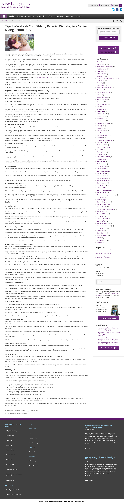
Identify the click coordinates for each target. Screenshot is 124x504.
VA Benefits (100, 242)
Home (3, 20)
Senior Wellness (102, 228)
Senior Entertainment (103, 180)
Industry (99, 126)
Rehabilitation (101, 159)
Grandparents (16, 410)
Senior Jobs (100, 197)
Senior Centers (101, 176)
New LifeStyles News (103, 147)
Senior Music (101, 211)
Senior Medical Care (103, 204)
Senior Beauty (101, 173)
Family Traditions (102, 99)
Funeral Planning (102, 104)
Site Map (55, 501)
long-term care (101, 133)
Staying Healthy (102, 235)
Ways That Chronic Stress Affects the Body (18, 413)
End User (100, 95)
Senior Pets (100, 216)
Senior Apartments (103, 171)
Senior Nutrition (102, 214)
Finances (100, 102)
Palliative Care (101, 154)
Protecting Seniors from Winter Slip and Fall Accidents (21, 412)
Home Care (100, 119)
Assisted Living (101, 69)
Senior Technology (103, 223)
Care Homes (101, 74)
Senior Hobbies (102, 192)
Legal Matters (101, 130)
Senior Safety (101, 221)
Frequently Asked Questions (104, 250)
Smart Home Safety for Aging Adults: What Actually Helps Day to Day (108, 343)
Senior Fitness (101, 185)
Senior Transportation (104, 226)
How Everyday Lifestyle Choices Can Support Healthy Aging (108, 329)
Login (116, 5)
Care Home (100, 71)
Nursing (99, 149)
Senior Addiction (102, 169)
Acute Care (100, 62)
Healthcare (100, 111)
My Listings (94, 5)
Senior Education (102, 178)
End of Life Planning (103, 92)
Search (120, 5)
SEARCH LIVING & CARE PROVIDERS (108, 28)
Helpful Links (101, 114)
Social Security (101, 233)
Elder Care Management (104, 87)
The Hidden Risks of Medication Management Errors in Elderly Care (108, 339)
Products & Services (32, 410)
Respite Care (101, 161)
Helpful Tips (23, 410)
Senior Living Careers (103, 202)
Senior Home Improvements (106, 195)
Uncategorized (101, 240)
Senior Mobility (101, 207)
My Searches (106, 5)
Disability (100, 83)
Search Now (109, 38)
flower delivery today (43, 77)
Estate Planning (102, 97)
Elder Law (100, 90)
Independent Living (103, 123)
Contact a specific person (103, 253)
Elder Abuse (101, 85)
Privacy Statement (45, 501)
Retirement (100, 164)
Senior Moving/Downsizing (105, 209)
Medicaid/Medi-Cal (103, 135)
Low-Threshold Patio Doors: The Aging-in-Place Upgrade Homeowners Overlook (109, 333)
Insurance (100, 128)
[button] (108, 48)
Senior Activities (102, 166)
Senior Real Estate (103, 219)
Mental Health (101, 145)
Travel (99, 238)
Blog (7, 20)
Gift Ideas (9, 410)
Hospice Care (101, 121)
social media (101, 230)
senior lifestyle (101, 200)
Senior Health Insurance (104, 190)
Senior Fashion (101, 183)
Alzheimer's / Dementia (104, 67)
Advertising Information (103, 257)
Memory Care (101, 142)
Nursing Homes (102, 152)
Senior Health (101, 188)
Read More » (89, 449)
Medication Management (105, 140)
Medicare (100, 138)
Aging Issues (101, 64)
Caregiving (100, 76)
